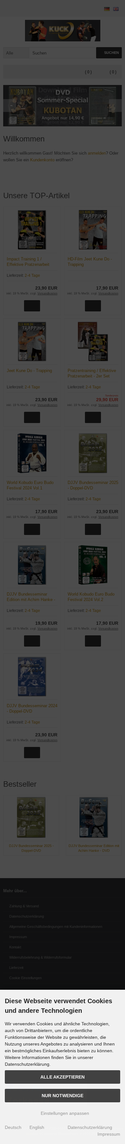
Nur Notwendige (62, 1095)
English (36, 1127)
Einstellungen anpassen (64, 1113)
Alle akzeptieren (62, 1077)
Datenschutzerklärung (90, 1127)
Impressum (108, 1134)
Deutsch (13, 1127)
